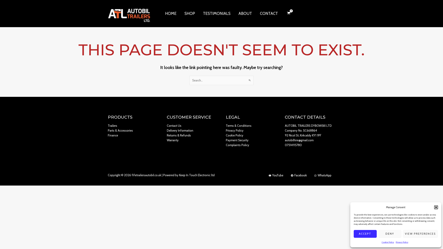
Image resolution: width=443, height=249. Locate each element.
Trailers (112, 125)
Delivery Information (180, 130)
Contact (269, 13)
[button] (436, 207)
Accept (365, 233)
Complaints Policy (237, 145)
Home (171, 13)
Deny (390, 233)
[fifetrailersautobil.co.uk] (129, 13)
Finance (113, 135)
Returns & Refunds (179, 135)
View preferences (420, 233)
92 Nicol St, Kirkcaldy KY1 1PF (303, 135)
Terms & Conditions (238, 125)
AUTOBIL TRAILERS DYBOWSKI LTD (308, 125)
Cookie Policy (388, 242)
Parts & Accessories (120, 130)
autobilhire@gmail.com (299, 140)
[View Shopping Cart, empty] (288, 13)
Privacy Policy (402, 242)
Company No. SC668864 (301, 130)
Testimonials (216, 13)
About (245, 13)
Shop (189, 13)
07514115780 (293, 145)
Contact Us (174, 125)
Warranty (173, 140)
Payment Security (237, 140)
